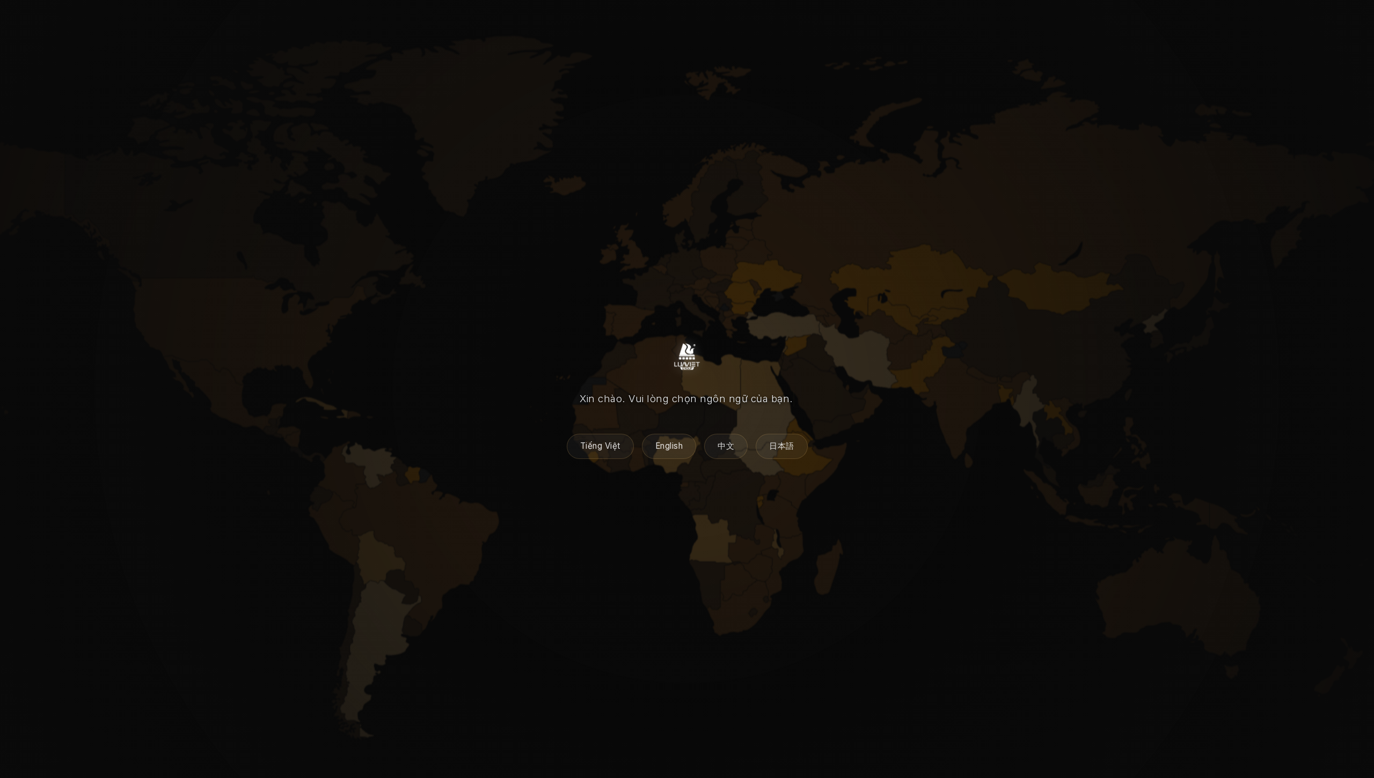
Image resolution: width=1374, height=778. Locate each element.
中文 (726, 446)
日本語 (781, 446)
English (669, 446)
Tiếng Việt (600, 446)
